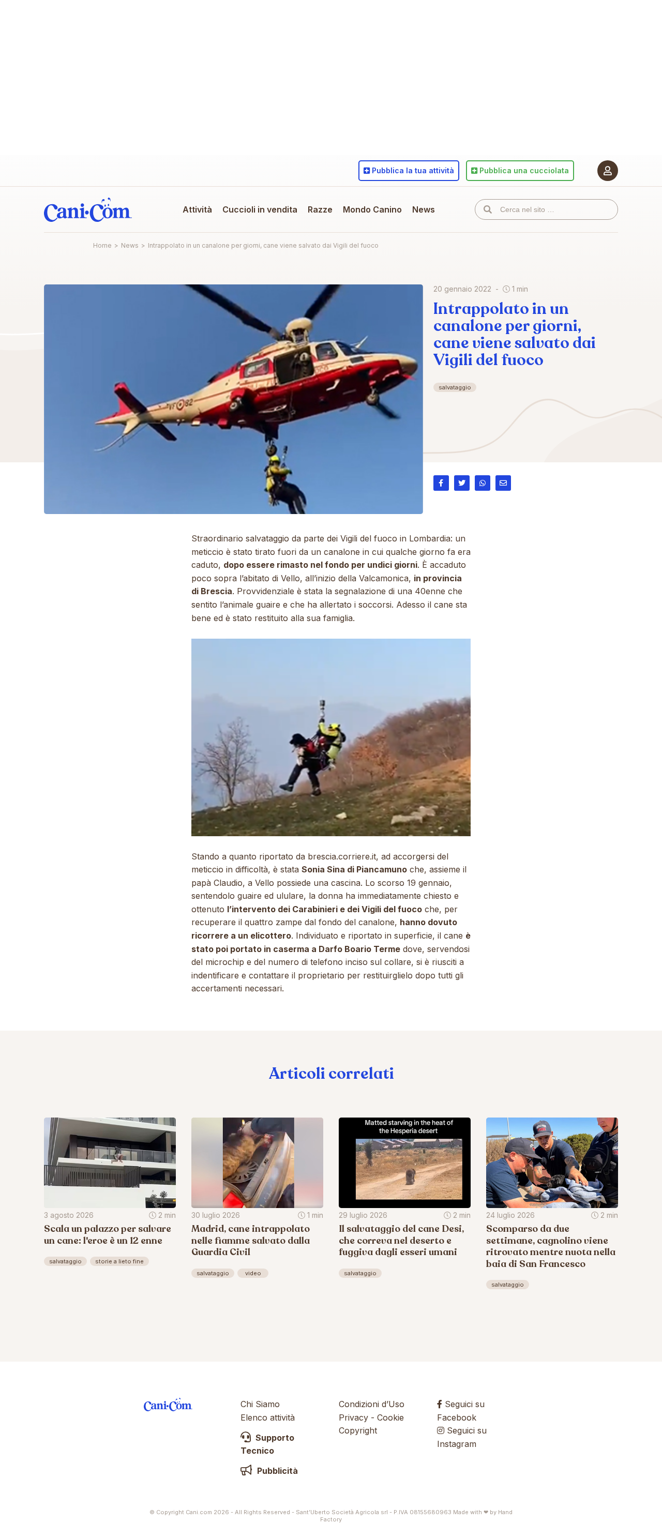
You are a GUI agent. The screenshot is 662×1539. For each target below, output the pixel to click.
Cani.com (88, 209)
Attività (197, 209)
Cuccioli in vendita (259, 209)
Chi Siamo (260, 1404)
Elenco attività (267, 1417)
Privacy (353, 1417)
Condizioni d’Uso (371, 1404)
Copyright (358, 1430)
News (423, 209)
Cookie (390, 1417)
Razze (320, 209)
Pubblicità (276, 1471)
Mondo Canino (372, 209)
